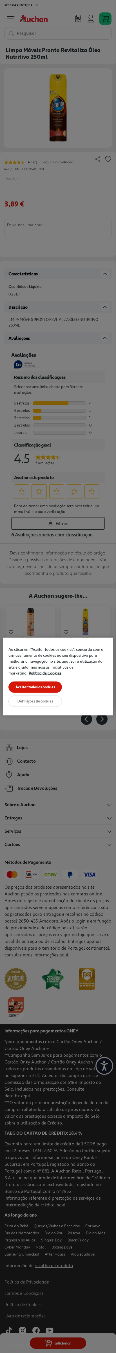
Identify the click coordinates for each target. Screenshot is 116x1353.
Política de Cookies (45, 673)
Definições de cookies (35, 701)
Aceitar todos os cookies (35, 687)
